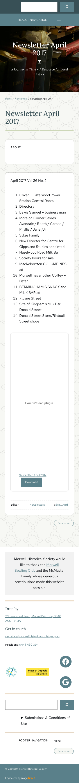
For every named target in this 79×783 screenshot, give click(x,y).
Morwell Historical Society (33, 768)
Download (31, 482)
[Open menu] (58, 20)
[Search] (67, 7)
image (28, 777)
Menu (57, 741)
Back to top (66, 523)
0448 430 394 (28, 644)
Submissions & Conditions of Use (45, 720)
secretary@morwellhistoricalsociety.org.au (32, 636)
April (65, 504)
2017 (58, 504)
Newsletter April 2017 (32, 475)
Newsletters (37, 504)
